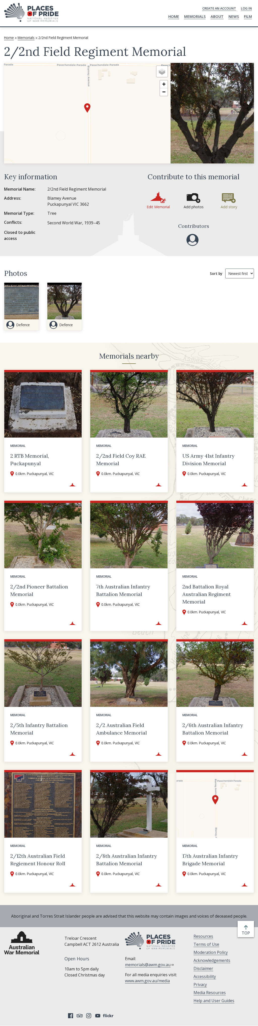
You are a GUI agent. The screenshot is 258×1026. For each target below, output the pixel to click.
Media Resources (210, 992)
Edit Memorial (158, 206)
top (247, 933)
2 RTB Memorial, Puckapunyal (29, 459)
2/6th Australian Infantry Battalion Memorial (212, 729)
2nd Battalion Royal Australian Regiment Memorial (206, 594)
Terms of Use (206, 944)
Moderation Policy (211, 952)
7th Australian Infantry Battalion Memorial (123, 590)
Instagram (89, 1016)
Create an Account (219, 8)
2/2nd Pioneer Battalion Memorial (39, 590)
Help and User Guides (214, 1000)
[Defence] (192, 240)
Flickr (109, 1016)
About (217, 16)
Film (248, 16)
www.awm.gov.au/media (147, 981)
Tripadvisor (80, 1016)
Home (173, 16)
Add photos (194, 206)
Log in (246, 8)
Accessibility (205, 976)
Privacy (200, 984)
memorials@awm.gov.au (148, 964)
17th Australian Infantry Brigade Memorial (210, 860)
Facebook (71, 1016)
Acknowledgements (212, 960)
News (234, 16)
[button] (87, 108)
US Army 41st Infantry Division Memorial (208, 459)
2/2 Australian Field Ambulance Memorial (121, 729)
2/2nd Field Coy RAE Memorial (121, 459)
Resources (203, 936)
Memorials (195, 16)
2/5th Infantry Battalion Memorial (39, 729)
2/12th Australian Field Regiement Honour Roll (37, 860)
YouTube (98, 1016)
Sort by (216, 273)
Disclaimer (203, 968)
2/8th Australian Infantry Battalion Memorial (126, 860)
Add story (229, 206)
